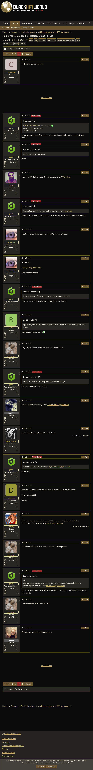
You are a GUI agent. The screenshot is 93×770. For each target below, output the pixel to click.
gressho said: (28, 462)
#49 (86, 315)
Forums (15, 23)
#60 (86, 628)
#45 (86, 201)
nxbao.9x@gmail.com (32, 125)
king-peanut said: (30, 377)
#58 (86, 571)
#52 (86, 400)
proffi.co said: (28, 320)
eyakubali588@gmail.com (58, 404)
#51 (86, 372)
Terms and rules (8, 753)
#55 (86, 485)
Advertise (40, 23)
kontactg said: (29, 576)
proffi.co (23, 44)
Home (5, 23)
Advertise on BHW (46, 98)
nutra (78, 40)
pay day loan (7, 44)
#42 (86, 116)
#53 (86, 429)
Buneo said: (28, 121)
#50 (86, 343)
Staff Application (9, 738)
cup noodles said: (30, 149)
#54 (86, 457)
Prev (8, 54)
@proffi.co (66, 177)
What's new (52, 23)
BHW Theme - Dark (12, 734)
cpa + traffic (51, 40)
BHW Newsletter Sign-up (13, 745)
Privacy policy (7, 756)
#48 (86, 287)
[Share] (82, 59)
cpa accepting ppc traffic (65, 40)
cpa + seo (42, 40)
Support (5, 749)
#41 (86, 60)
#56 (86, 514)
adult (31, 40)
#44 (86, 173)
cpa (36, 40)
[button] (59, 23)
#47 (86, 258)
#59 (86, 599)
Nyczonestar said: (30, 292)
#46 (86, 230)
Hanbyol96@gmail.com (31, 267)
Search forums (28, 27)
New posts (15, 27)
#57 (86, 542)
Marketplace (27, 23)
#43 (86, 144)
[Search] (89, 23)
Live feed (5, 27)
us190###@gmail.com (54, 523)
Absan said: (28, 206)
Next (27, 54)
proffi (7, 40)
